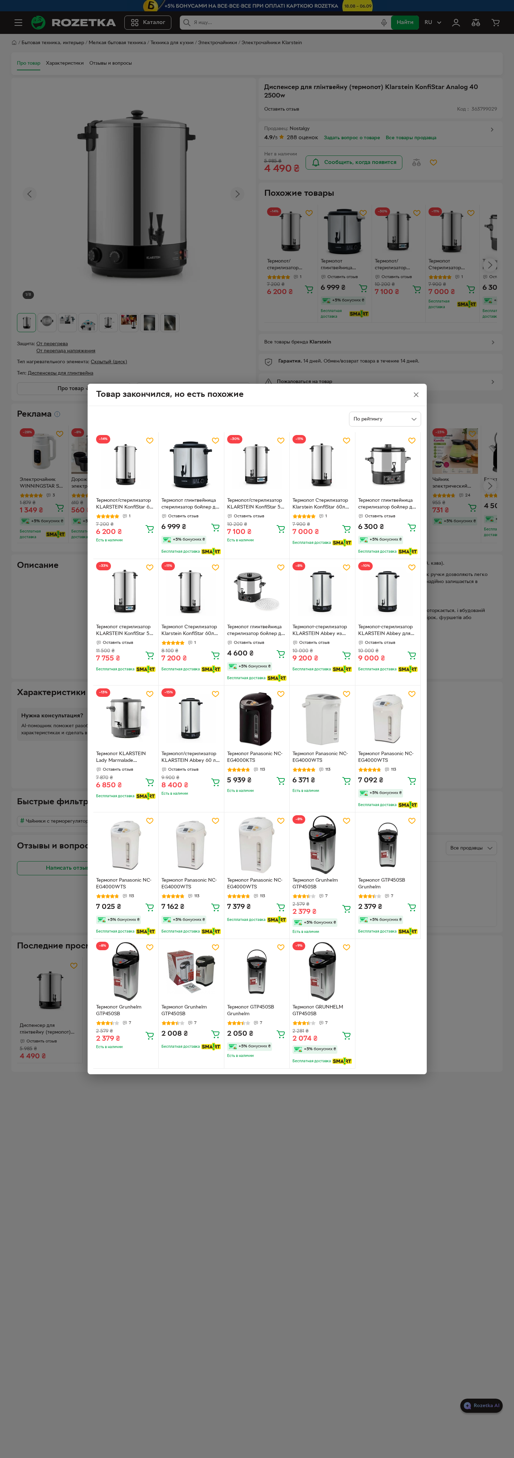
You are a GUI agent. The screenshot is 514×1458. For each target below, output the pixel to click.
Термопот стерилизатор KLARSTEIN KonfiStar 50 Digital (124, 631)
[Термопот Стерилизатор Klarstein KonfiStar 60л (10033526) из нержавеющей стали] (322, 465)
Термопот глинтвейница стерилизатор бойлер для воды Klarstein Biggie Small (388, 504)
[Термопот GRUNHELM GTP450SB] (322, 971)
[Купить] (149, 528)
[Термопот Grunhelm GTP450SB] (322, 845)
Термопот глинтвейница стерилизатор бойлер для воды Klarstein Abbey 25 (191, 504)
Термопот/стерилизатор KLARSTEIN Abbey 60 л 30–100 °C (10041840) (188, 758)
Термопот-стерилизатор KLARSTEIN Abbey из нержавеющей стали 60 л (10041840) (322, 631)
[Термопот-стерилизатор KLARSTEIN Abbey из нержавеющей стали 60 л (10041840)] (322, 592)
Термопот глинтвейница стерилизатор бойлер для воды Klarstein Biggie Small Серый (256, 631)
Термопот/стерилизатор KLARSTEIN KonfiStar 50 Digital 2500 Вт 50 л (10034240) (255, 504)
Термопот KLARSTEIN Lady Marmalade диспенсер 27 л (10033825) (121, 758)
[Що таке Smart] (211, 551)
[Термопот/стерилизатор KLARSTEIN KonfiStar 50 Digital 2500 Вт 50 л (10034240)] (257, 465)
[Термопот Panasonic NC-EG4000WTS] (322, 718)
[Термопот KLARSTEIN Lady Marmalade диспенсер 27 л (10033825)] (126, 718)
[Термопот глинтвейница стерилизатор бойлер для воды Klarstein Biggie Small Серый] (257, 592)
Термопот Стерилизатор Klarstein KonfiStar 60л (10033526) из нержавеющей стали (320, 504)
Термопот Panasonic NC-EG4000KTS (255, 757)
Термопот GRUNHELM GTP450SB (318, 1010)
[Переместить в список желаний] (149, 440)
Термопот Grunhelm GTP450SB (315, 883)
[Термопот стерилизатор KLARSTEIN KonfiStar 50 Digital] (126, 592)
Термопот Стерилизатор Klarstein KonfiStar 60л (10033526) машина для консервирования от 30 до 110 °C (189, 631)
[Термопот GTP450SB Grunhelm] (388, 845)
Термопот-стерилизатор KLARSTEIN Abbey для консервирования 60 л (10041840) (385, 631)
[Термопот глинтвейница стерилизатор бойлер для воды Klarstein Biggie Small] (388, 465)
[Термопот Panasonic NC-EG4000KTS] (257, 718)
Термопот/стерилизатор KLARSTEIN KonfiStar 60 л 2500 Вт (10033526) (124, 504)
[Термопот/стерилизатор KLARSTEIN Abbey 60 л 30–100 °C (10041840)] (191, 718)
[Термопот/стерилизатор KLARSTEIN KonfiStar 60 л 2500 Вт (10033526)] (126, 465)
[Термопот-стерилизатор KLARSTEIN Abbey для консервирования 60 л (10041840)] (388, 592)
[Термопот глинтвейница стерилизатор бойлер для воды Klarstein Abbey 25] (191, 465)
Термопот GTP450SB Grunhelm (381, 883)
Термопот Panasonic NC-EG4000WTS (320, 757)
